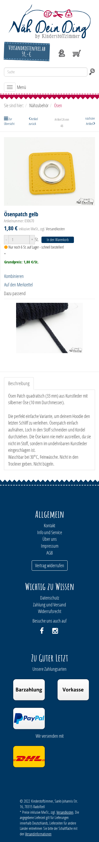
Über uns (50, 539)
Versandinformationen (38, 833)
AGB (49, 553)
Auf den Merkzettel (18, 284)
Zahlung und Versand (49, 604)
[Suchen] (92, 72)
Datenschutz (49, 598)
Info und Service (49, 532)
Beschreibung (19, 383)
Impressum (49, 546)
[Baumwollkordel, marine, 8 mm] (49, 328)
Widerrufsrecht (49, 611)
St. (37, 239)
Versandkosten (55, 228)
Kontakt (49, 525)
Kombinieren (14, 276)
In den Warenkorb (58, 239)
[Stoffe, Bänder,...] (49, 21)
